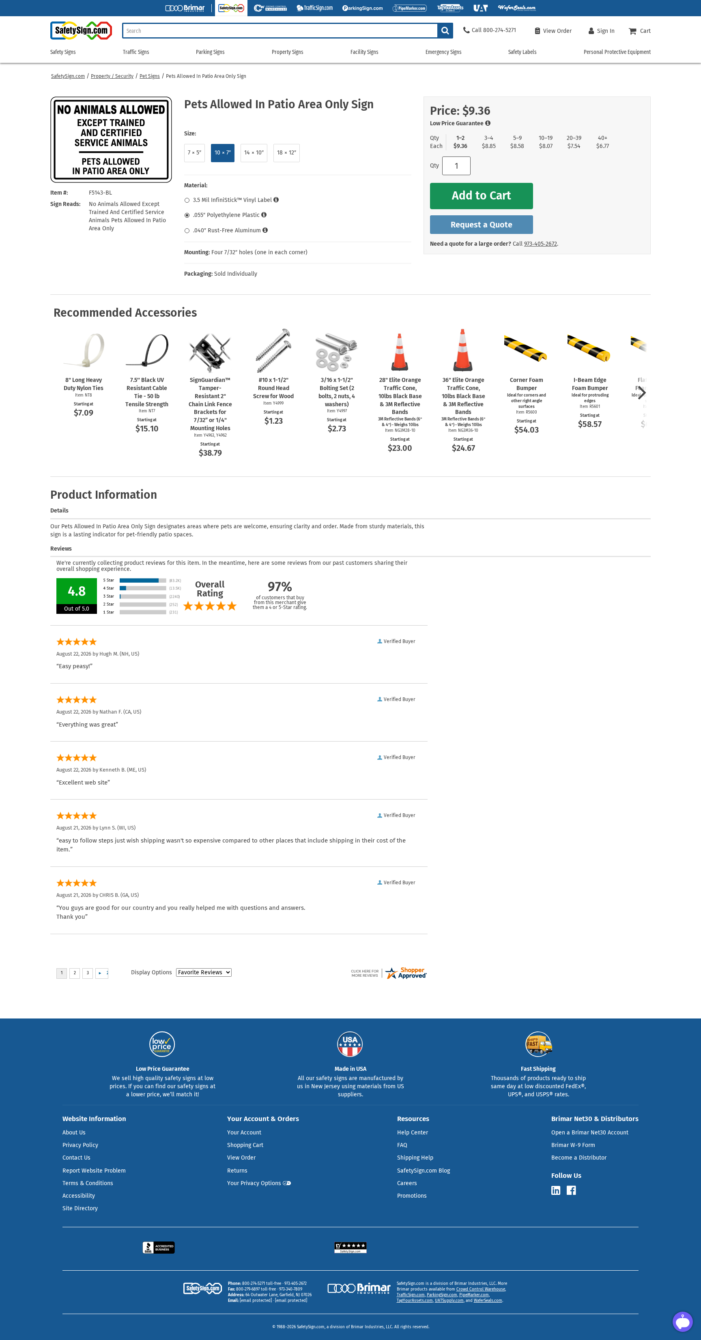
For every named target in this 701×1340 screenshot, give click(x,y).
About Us (74, 1132)
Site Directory (80, 1208)
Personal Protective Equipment (617, 52)
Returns (237, 1170)
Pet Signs (150, 76)
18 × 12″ (286, 152)
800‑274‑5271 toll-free (261, 1283)
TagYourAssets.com (415, 1300)
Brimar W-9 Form (573, 1145)
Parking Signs (210, 52)
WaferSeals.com (488, 1300)
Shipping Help (415, 1157)
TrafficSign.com (411, 1295)
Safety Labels (522, 52)
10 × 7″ (223, 152)
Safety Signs (63, 52)
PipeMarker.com (474, 1295)
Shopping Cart (245, 1145)
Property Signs (287, 52)
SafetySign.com (68, 76)
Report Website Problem (94, 1170)
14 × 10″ (254, 152)
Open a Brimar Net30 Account (589, 1132)
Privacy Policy (80, 1145)
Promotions (412, 1195)
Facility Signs (364, 52)
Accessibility (78, 1195)
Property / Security (112, 76)
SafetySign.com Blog (423, 1170)
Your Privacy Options (254, 1183)
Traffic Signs (136, 52)
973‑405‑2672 (540, 243)
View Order (241, 1157)
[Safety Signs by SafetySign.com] (81, 39)
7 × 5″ (194, 152)
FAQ (402, 1145)
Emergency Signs (444, 52)
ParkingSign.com (442, 1295)
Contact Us (76, 1157)
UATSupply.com (449, 1300)
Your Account (244, 1132)
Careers (407, 1183)
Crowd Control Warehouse (480, 1289)
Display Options (151, 972)
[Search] (445, 31)
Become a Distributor (578, 1157)
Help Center (412, 1132)
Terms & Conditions (87, 1183)
